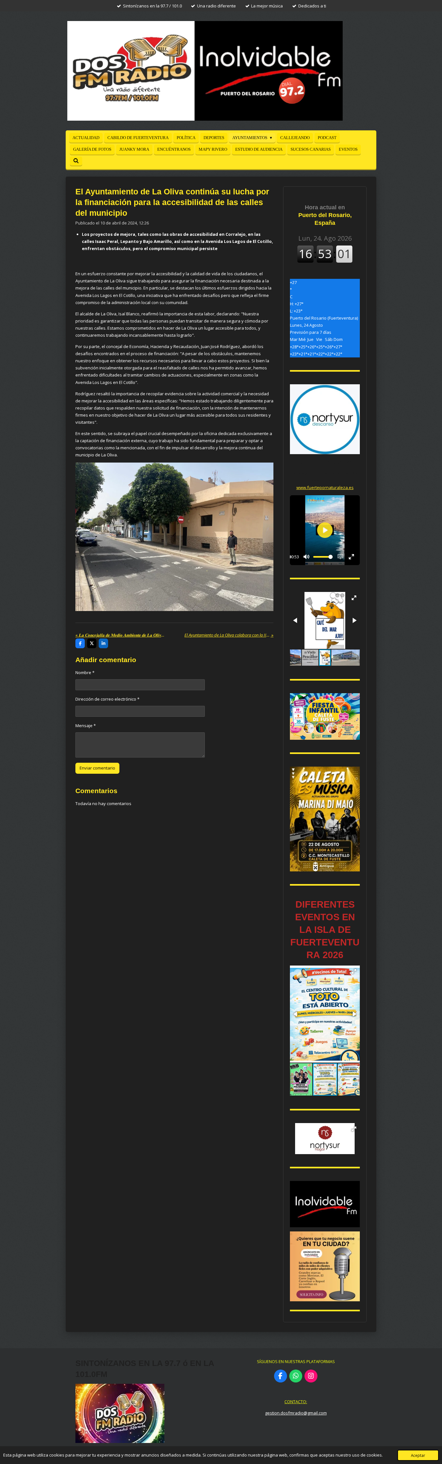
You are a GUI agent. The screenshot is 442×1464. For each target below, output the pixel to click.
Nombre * (84, 672)
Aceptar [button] (418, 1455)
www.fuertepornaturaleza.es (325, 487)
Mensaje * (85, 725)
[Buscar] (76, 161)
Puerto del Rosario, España (325, 215)
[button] (354, 598)
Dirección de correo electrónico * (107, 699)
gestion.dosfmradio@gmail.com (296, 1413)
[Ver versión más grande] (325, 716)
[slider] (323, 557)
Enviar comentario (97, 768)
